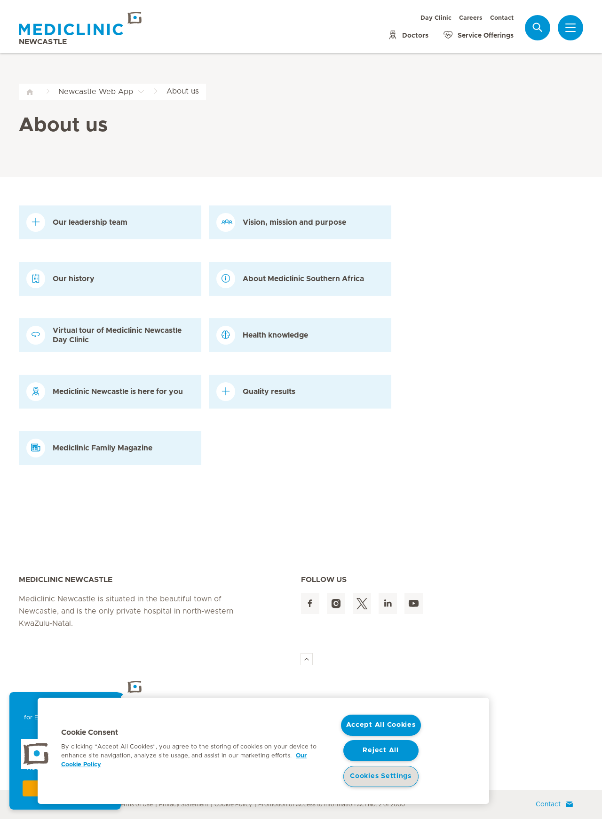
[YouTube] (413, 603)
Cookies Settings (381, 776)
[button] (36, 754)
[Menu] (570, 28)
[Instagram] (336, 603)
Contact (502, 18)
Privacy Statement (183, 804)
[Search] (537, 27)
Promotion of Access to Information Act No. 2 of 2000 (331, 804)
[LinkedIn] (388, 603)
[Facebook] (310, 603)
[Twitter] (362, 603)
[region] (263, 751)
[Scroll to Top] (306, 659)
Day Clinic (436, 18)
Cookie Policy (233, 804)
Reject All (380, 750)
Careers (471, 18)
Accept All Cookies (381, 725)
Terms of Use (135, 804)
